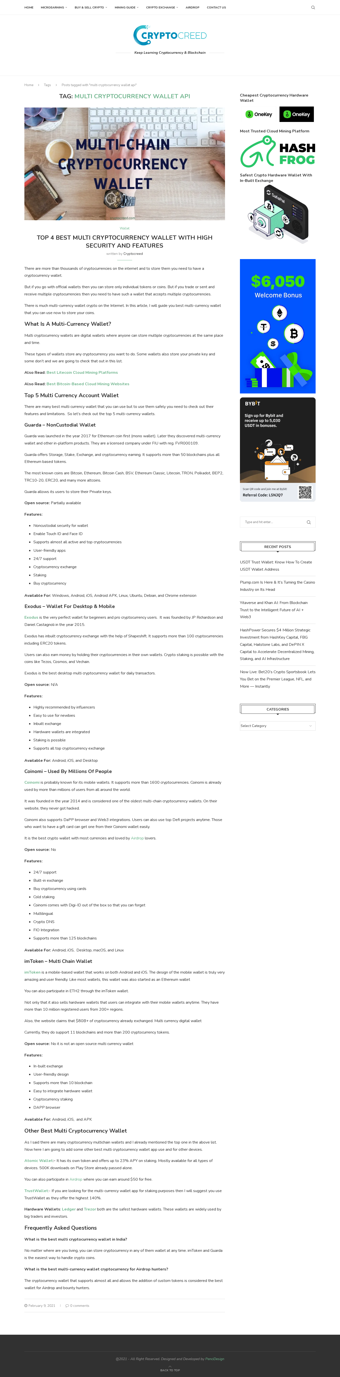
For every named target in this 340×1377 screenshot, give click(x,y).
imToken (32, 972)
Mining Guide (125, 7)
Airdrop (192, 7)
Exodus (31, 617)
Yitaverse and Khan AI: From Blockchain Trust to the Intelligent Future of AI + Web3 (274, 610)
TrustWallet (36, 1191)
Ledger (69, 1209)
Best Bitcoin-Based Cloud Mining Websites (88, 384)
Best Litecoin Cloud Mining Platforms (82, 372)
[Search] (313, 7)
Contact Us (216, 7)
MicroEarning (52, 7)
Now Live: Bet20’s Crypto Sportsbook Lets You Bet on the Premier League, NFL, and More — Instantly (278, 679)
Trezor (90, 1209)
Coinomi (32, 782)
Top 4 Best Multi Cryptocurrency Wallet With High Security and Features (125, 242)
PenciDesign (214, 1359)
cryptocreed (133, 253)
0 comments (79, 1305)
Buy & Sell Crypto (89, 7)
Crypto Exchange (160, 7)
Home (28, 7)
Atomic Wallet (38, 1160)
